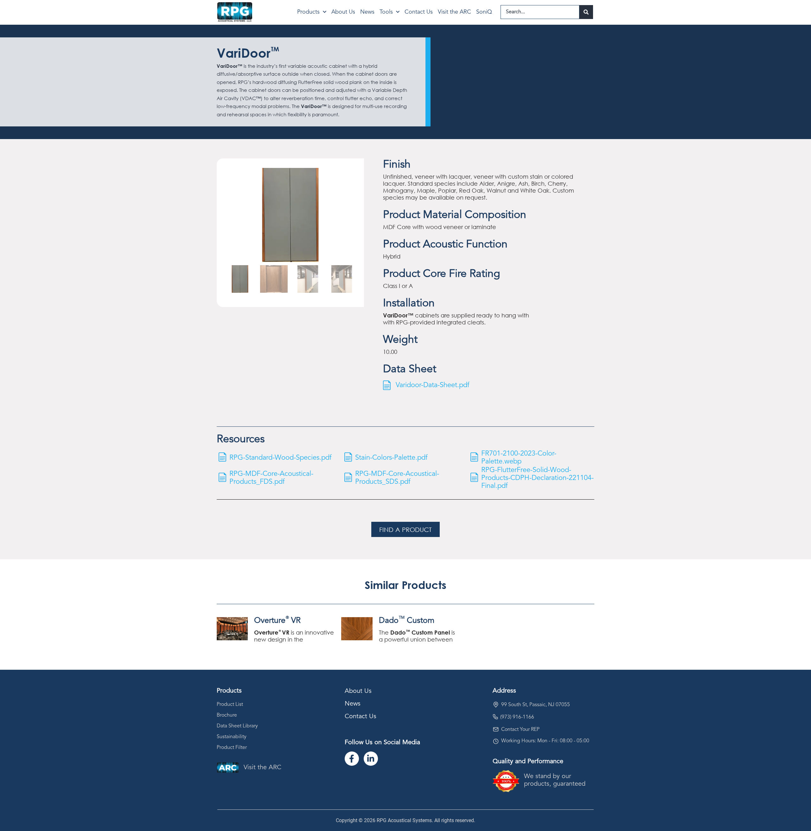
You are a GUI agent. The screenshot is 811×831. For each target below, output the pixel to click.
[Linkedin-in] (371, 758)
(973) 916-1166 (517, 717)
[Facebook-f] (352, 758)
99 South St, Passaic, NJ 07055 (535, 704)
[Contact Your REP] (496, 729)
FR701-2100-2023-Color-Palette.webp (518, 457)
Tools (386, 12)
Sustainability (231, 736)
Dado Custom (406, 620)
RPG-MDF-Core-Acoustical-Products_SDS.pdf (397, 477)
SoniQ (484, 12)
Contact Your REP (520, 729)
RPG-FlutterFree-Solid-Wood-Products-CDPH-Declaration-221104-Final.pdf (537, 477)
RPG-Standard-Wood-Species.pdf (280, 457)
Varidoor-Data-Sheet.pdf (432, 384)
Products (308, 12)
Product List (230, 704)
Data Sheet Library (237, 726)
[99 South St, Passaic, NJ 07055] (496, 704)
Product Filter (232, 747)
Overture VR (277, 620)
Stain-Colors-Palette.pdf (391, 457)
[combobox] (540, 12)
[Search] (586, 12)
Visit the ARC (454, 12)
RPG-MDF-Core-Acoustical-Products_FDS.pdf (271, 477)
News (367, 12)
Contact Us (419, 12)
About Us (343, 12)
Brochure (227, 715)
